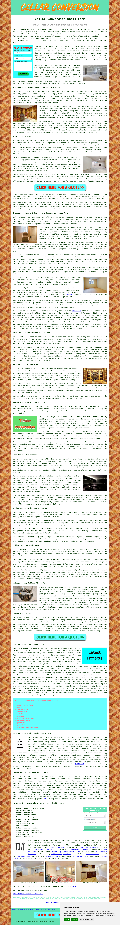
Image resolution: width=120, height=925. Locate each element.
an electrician (24, 856)
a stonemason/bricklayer (78, 849)
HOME (79, 14)
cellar (97, 29)
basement (56, 115)
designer (58, 514)
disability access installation (66, 852)
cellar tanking (92, 744)
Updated (37, 909)
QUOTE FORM (79, 764)
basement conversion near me (40, 666)
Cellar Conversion (45, 909)
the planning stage (43, 537)
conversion (73, 121)
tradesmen (65, 858)
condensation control (89, 847)
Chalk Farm (76, 311)
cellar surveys (92, 854)
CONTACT (95, 14)
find (20, 776)
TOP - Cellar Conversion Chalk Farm (28, 894)
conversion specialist (35, 759)
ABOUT (89, 14)
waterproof (62, 551)
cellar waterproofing (60, 739)
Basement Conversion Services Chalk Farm (38, 803)
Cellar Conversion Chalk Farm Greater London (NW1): (36, 29)
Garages (54, 909)
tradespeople (42, 845)
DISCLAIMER (103, 14)
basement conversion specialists (90, 688)
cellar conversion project (88, 799)
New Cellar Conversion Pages (25, 909)
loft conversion (79, 856)
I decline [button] (74, 919)
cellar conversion (92, 324)
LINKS (84, 14)
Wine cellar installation (24, 383)
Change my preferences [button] (86, 919)
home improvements (57, 847)
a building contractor (43, 849)
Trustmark (69, 294)
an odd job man (51, 856)
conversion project (29, 196)
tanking (39, 560)
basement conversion (91, 748)
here (44, 799)
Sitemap (14, 909)
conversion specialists (93, 149)
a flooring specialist (61, 854)
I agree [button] (67, 919)
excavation (69, 622)
